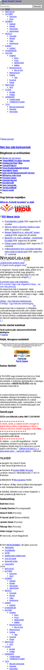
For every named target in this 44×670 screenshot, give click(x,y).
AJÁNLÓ (8, 603)
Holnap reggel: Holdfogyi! (15, 243)
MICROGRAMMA (13, 545)
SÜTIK (7, 553)
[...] (30, 277)
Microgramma (19, 480)
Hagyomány (13, 29)
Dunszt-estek (8, 190)
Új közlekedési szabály (14, 221)
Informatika (13, 112)
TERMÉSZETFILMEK (17, 102)
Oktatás (12, 38)
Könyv (16, 58)
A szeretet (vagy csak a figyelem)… (14, 282)
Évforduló (12, 36)
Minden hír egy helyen (11, 158)
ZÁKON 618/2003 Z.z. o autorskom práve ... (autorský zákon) (19, 449)
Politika (12, 652)
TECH (7, 104)
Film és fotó (18, 70)
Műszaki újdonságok (16, 107)
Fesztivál (12, 637)
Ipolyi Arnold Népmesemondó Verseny (18, 173)
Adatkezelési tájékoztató (15, 555)
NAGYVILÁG (9, 642)
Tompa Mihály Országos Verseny (16, 160)
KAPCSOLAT (9, 569)
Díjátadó (12, 24)
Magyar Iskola (13, 216)
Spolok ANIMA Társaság (23, 470)
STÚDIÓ (8, 90)
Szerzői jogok (10, 558)
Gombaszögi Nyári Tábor (12, 163)
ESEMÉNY (9, 21)
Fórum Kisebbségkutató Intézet (15, 168)
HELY (11, 644)
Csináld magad (14, 99)
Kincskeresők (8, 183)
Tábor (11, 598)
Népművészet (14, 73)
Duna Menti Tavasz (10, 170)
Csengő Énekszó (9, 165)
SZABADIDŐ (10, 97)
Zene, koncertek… (9, 185)
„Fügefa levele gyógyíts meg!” (12, 263)
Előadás (12, 26)
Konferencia (13, 43)
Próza (16, 60)
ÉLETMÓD (9, 14)
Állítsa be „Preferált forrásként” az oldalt (17, 202)
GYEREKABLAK (10, 608)
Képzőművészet (15, 68)
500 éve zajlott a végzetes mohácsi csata (22, 227)
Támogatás (9, 547)
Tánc (16, 77)
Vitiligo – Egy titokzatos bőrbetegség (15, 301)
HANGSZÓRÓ (19, 63)
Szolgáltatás (10, 550)
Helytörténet (14, 31)
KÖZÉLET (8, 34)
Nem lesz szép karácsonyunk (15, 147)
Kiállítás (17, 65)
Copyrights (9, 564)
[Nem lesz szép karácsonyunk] (7, 139)
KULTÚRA (8, 53)
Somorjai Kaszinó (9, 180)
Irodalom (12, 56)
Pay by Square (22, 361)
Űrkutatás (12, 109)
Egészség (13, 574)
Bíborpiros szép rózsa (11, 175)
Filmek (11, 639)
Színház (12, 75)
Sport (11, 576)
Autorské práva (11, 561)
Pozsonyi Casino (9, 178)
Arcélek (12, 649)
